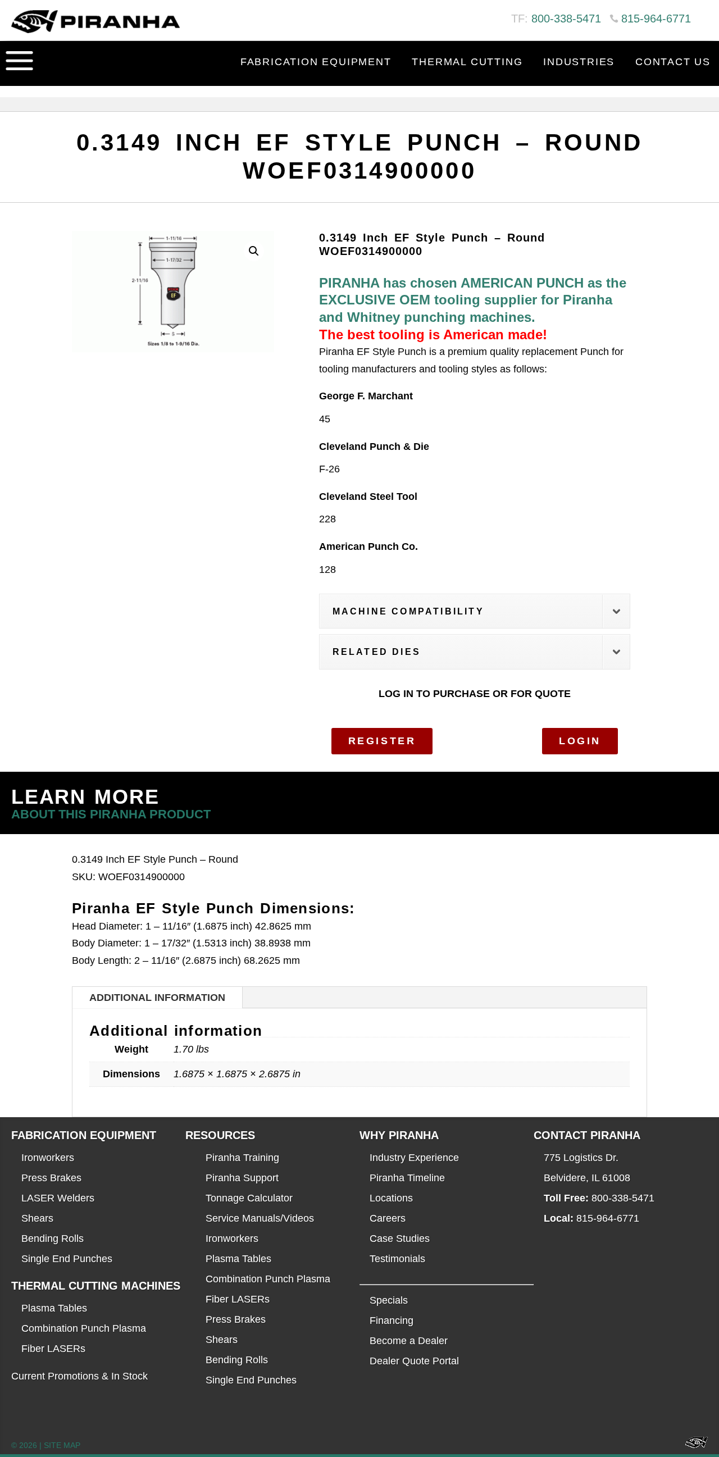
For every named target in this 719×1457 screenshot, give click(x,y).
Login (580, 740)
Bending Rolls (52, 1238)
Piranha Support (242, 1177)
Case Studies (400, 1238)
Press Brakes (51, 1177)
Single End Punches (66, 1258)
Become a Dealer (409, 1340)
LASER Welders (57, 1198)
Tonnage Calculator (249, 1198)
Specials (389, 1300)
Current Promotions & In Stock (79, 1376)
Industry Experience (414, 1157)
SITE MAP (62, 1445)
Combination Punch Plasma (83, 1328)
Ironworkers (47, 1157)
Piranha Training (242, 1157)
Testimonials (397, 1258)
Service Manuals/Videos (260, 1218)
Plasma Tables (54, 1308)
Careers (388, 1218)
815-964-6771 (656, 18)
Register (382, 740)
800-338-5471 (566, 18)
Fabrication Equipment (316, 61)
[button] (254, 251)
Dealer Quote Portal (414, 1361)
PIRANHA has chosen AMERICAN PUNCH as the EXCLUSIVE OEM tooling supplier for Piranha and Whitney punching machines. (472, 300)
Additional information (157, 997)
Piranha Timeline (407, 1177)
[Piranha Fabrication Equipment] (692, 1445)
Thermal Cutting (467, 61)
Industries (579, 61)
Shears (37, 1218)
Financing (391, 1320)
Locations (391, 1198)
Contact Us (673, 61)
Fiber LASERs (53, 1348)
